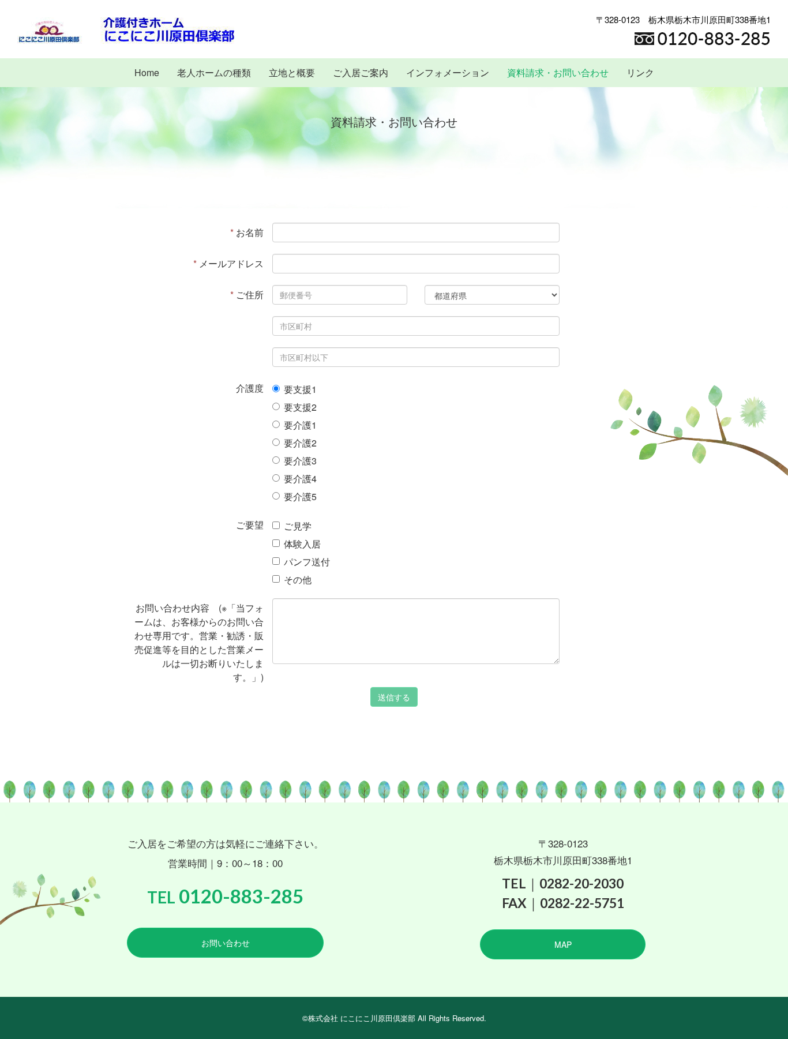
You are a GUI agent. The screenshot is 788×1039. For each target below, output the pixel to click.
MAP (563, 944)
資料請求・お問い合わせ (558, 72)
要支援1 (300, 389)
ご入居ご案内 (360, 72)
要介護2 (300, 442)
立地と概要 (292, 72)
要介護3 (300, 460)
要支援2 (300, 407)
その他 (298, 579)
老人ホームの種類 (214, 72)
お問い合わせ (225, 942)
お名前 (247, 232)
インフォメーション (447, 72)
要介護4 (300, 478)
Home (146, 72)
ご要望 (250, 524)
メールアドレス (228, 263)
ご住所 (247, 294)
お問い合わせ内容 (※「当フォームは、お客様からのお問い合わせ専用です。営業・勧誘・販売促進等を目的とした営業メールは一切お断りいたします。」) (199, 642)
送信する (394, 697)
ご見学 (298, 525)
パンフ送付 (307, 561)
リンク (640, 72)
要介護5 (300, 496)
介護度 (250, 388)
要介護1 (300, 425)
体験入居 (302, 543)
